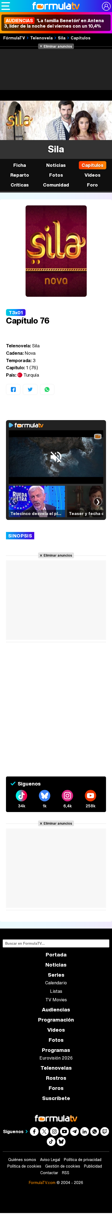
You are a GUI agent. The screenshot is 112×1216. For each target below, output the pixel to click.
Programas (56, 1050)
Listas (56, 991)
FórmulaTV (14, 38)
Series (56, 975)
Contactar (49, 1173)
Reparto (19, 174)
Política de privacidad (82, 1160)
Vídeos (93, 174)
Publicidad (93, 1166)
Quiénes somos (22, 1160)
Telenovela (41, 38)
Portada (56, 955)
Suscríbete (56, 1098)
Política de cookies (24, 1166)
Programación (56, 1020)
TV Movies (56, 999)
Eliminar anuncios (57, 46)
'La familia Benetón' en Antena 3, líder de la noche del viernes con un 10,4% (54, 23)
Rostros (56, 1078)
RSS (65, 1173)
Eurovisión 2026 (56, 1058)
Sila (62, 38)
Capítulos (81, 38)
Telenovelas (56, 1068)
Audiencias (56, 1009)
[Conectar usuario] (106, 6)
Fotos (56, 174)
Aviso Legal (50, 1160)
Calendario (56, 982)
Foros (56, 1088)
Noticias (56, 165)
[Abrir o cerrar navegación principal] (5, 6)
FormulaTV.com (42, 1182)
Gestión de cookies (62, 1166)
